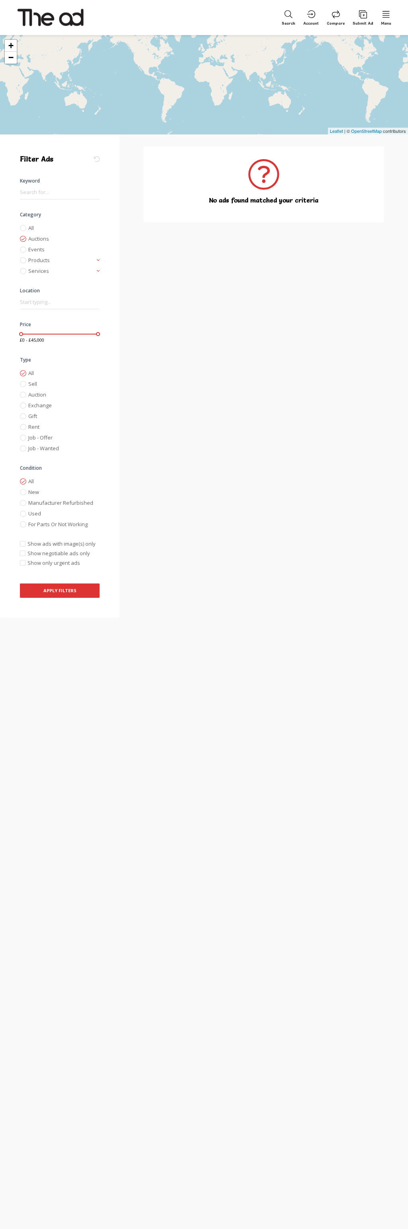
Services (38, 270)
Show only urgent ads (53, 562)
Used (34, 513)
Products (39, 260)
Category (30, 214)
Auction (37, 394)
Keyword (30, 180)
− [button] (11, 57)
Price (25, 324)
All (31, 227)
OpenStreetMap (366, 131)
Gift (32, 416)
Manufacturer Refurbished (60, 502)
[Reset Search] (97, 159)
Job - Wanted (43, 448)
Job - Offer (40, 437)
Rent (33, 426)
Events (36, 249)
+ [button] (11, 46)
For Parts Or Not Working (58, 524)
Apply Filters (59, 590)
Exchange (40, 405)
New (33, 492)
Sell (32, 383)
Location (30, 290)
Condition (31, 468)
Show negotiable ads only (58, 553)
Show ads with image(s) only (61, 543)
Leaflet (336, 131)
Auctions (38, 238)
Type (25, 359)
